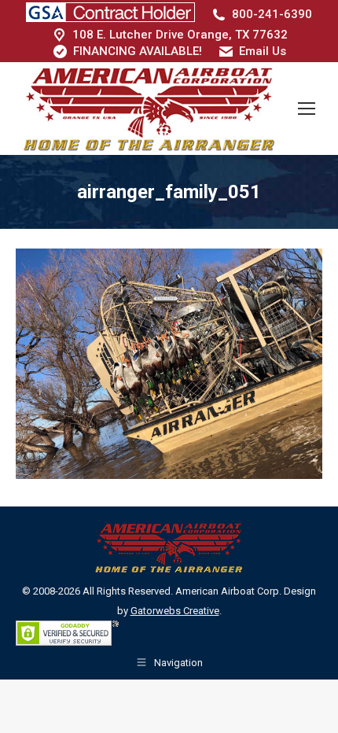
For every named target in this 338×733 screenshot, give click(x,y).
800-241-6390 (272, 14)
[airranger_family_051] (169, 364)
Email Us (262, 51)
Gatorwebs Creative (174, 611)
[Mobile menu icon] (306, 108)
